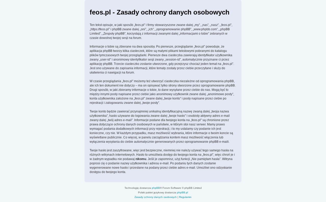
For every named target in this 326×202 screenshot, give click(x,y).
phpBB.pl (182, 192)
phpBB (156, 187)
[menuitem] (155, 197)
